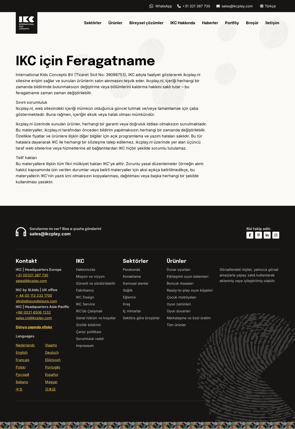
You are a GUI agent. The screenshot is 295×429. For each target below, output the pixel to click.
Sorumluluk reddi (90, 339)
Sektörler (93, 23)
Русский (22, 374)
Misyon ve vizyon (90, 276)
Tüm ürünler (176, 325)
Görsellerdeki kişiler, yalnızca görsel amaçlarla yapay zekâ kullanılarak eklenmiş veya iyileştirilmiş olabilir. (249, 275)
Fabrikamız (85, 290)
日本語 (50, 389)
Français (22, 359)
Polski (20, 367)
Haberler (210, 23)
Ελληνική (52, 359)
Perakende (131, 269)
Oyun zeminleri (179, 304)
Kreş (126, 304)
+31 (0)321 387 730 (32, 275)
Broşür (252, 23)
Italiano (22, 382)
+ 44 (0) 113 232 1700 (34, 295)
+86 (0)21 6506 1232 (33, 312)
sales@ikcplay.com (237, 6)
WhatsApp (163, 6)
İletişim (272, 23)
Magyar (51, 382)
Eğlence (129, 297)
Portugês (52, 367)
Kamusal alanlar (136, 283)
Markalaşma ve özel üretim (189, 318)
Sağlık (128, 290)
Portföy (232, 23)
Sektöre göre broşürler (141, 318)
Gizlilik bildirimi (88, 325)
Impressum (85, 345)
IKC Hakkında (182, 23)
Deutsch (52, 352)
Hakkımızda (85, 269)
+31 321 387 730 (196, 6)
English (22, 352)
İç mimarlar (132, 311)
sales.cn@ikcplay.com (34, 318)
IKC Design (85, 297)
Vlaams (51, 345)
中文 (19, 389)
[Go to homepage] (26, 23)
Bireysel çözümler (146, 23)
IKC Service (85, 304)
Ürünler (115, 23)
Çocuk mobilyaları (181, 297)
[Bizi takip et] (249, 235)
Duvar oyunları (178, 269)
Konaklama (132, 276)
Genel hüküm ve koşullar (96, 318)
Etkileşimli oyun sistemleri (187, 276)
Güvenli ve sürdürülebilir (95, 283)
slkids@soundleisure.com (36, 301)
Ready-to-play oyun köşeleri (190, 290)
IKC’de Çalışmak (89, 311)
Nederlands (25, 345)
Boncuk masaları (180, 283)
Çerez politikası (88, 332)
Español (51, 374)
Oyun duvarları (178, 311)
